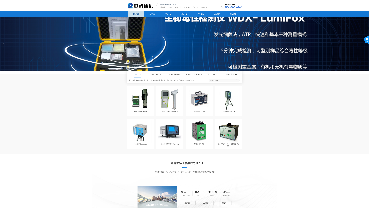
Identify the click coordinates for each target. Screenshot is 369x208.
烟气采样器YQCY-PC (228, 111)
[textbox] (221, 80)
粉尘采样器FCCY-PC (140, 144)
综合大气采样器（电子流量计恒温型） (228, 145)
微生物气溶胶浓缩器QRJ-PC (170, 144)
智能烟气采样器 (199, 144)
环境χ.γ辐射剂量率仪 (140, 111)
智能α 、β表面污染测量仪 (170, 111)
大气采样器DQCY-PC (199, 111)
